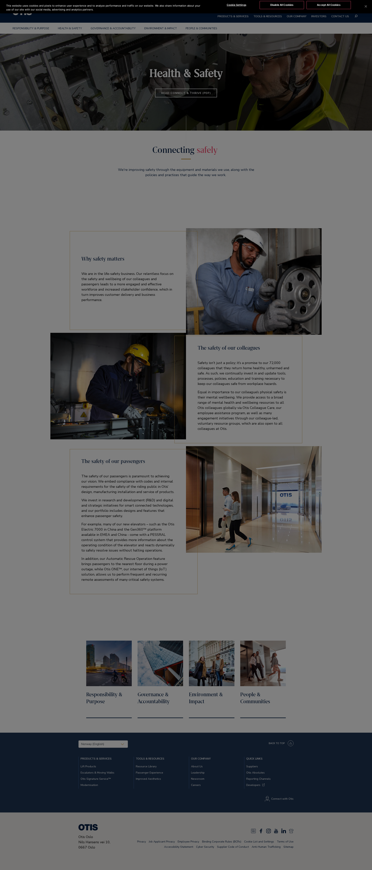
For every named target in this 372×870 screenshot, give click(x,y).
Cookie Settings (236, 4)
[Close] (366, 6)
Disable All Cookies (281, 4)
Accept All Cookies (328, 4)
